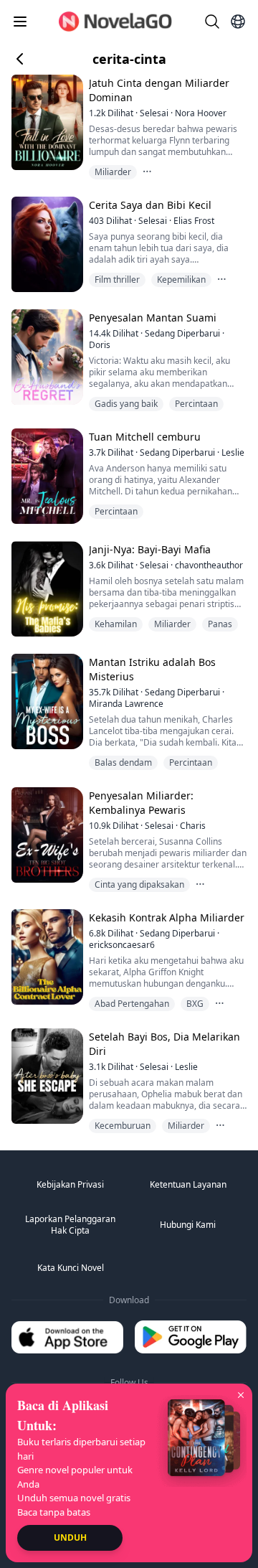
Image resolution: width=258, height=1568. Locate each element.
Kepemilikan (181, 279)
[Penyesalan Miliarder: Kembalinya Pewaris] (45, 835)
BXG (195, 1003)
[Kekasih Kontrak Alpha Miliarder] (45, 957)
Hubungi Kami (188, 1225)
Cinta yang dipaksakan (139, 884)
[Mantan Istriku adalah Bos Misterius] (45, 701)
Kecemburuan (122, 1125)
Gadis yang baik (126, 404)
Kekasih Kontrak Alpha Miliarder (166, 917)
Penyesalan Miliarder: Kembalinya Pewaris (141, 803)
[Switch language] (237, 21)
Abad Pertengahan (132, 1003)
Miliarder (113, 172)
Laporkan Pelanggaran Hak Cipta (70, 1224)
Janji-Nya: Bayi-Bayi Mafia (150, 549)
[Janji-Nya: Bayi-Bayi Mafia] (45, 589)
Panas (220, 624)
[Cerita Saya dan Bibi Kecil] (45, 244)
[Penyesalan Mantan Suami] (45, 357)
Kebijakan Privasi (70, 1184)
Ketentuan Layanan (188, 1184)
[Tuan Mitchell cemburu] (45, 476)
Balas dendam (123, 762)
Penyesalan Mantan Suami (152, 317)
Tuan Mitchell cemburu (145, 436)
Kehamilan (116, 624)
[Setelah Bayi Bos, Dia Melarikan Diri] (45, 1076)
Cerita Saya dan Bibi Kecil (150, 205)
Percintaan (196, 404)
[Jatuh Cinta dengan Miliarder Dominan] (45, 122)
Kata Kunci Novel (70, 1268)
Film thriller (117, 279)
